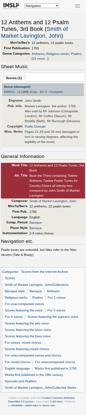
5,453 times (56, 401)
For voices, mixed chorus (23, 342)
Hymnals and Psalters (20, 381)
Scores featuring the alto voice (27, 323)
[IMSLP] (12, 5)
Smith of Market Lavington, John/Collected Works (40, 387)
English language (17, 368)
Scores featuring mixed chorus (27, 349)
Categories (10, 271)
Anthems (38, 54)
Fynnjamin (56, 92)
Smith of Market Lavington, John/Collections (37, 284)
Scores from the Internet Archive (44, 271)
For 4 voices (14, 317)
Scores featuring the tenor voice (28, 330)
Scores (10, 278)
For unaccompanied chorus (55, 362)
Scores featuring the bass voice (27, 336)
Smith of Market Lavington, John (52, 201)
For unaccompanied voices (24, 304)
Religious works (57, 54)
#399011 (9, 92)
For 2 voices (57, 297)
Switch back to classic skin (40, 405)
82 (41, 92)
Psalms (76, 54)
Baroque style (15, 291)
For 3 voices (56, 310)
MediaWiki (17, 405)
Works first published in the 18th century (34, 375)
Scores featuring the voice (24, 310)
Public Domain (35, 126)
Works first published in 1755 (56, 368)
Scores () (14, 78)
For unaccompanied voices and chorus (33, 355)
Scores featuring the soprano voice (53, 317)
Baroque (35, 222)
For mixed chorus (17, 362)
